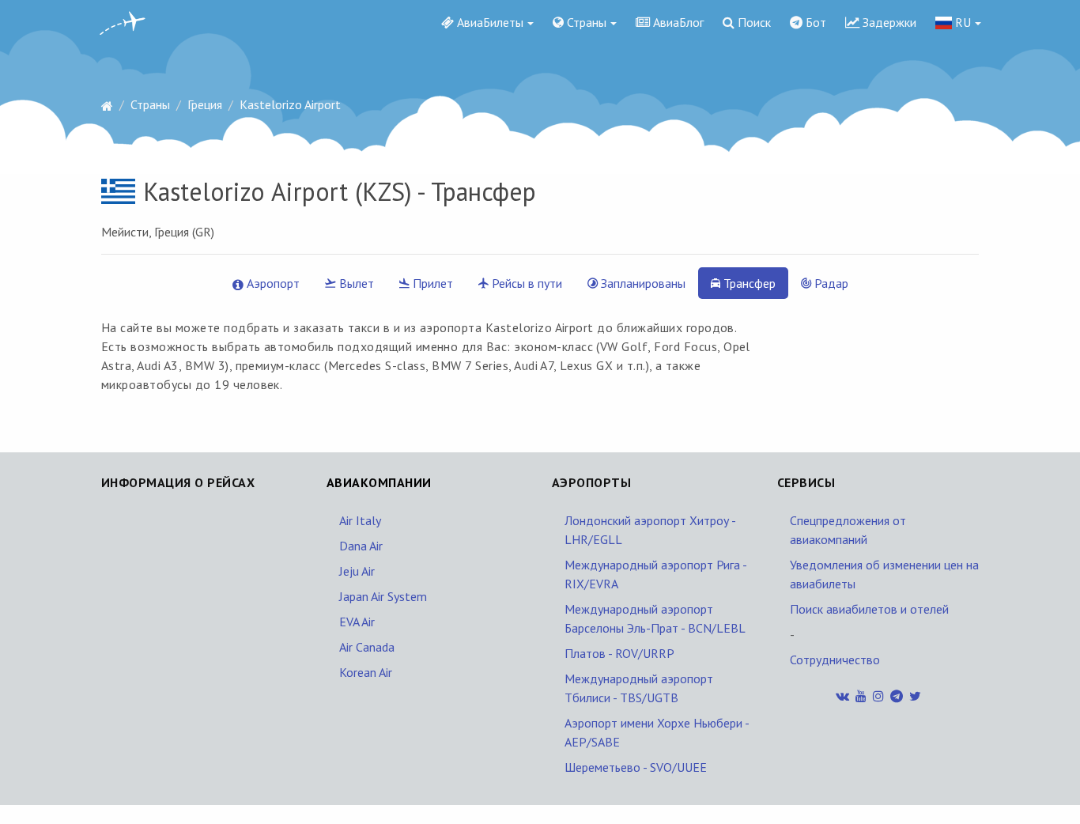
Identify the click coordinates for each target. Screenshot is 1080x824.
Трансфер (748, 283)
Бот (814, 22)
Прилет (431, 283)
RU (961, 22)
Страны (585, 22)
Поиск (752, 22)
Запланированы (641, 283)
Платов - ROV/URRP (619, 653)
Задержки (887, 22)
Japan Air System (383, 596)
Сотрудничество (835, 659)
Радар (829, 283)
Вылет (355, 283)
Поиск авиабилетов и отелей (869, 609)
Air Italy (360, 520)
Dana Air (361, 546)
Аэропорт (272, 283)
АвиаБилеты (488, 22)
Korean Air (365, 672)
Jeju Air (357, 571)
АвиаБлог (677, 22)
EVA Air (357, 621)
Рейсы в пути (525, 283)
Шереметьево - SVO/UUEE (636, 767)
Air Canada (367, 647)
